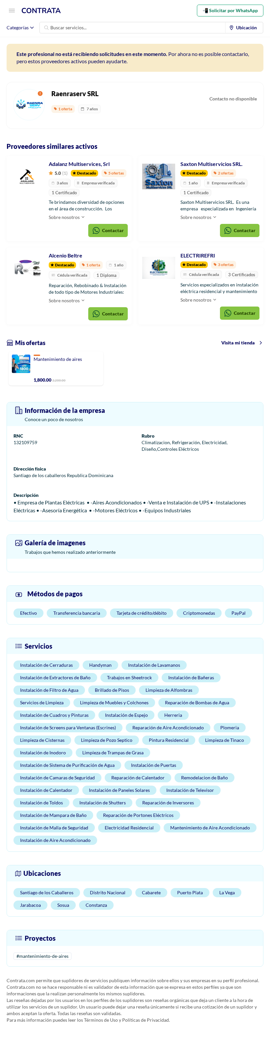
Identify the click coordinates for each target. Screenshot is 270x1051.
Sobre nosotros (65, 217)
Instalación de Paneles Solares (119, 790)
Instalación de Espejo (126, 715)
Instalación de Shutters (102, 802)
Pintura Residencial (169, 740)
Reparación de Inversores (168, 802)
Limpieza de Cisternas (42, 740)
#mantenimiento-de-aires (42, 956)
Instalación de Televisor (190, 790)
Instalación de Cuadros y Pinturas (54, 715)
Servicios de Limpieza (42, 702)
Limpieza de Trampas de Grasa (113, 752)
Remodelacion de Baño (204, 777)
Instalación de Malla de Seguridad (54, 827)
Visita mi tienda (238, 342)
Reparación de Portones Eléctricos (138, 815)
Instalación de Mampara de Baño (53, 815)
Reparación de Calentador (138, 777)
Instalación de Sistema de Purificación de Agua (67, 765)
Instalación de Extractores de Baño (55, 677)
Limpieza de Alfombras (169, 690)
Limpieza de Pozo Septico (106, 740)
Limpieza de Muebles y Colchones (114, 702)
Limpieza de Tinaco (224, 740)
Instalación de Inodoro (43, 752)
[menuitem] (244, 27)
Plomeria (229, 727)
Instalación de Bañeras (191, 677)
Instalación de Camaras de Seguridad (57, 777)
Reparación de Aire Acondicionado (168, 727)
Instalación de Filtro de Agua (49, 690)
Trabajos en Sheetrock (129, 677)
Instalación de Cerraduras (46, 665)
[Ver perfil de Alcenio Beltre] (27, 268)
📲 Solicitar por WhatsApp (230, 10)
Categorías (18, 27)
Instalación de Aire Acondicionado (55, 840)
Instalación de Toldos (41, 802)
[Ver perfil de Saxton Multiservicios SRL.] (158, 176)
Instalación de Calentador (46, 790)
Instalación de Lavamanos (154, 665)
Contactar (113, 230)
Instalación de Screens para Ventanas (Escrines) (68, 727)
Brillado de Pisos (112, 690)
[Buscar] (46, 28)
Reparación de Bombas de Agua (197, 702)
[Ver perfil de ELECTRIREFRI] (158, 268)
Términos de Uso (101, 1020)
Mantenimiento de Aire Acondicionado (210, 827)
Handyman (100, 665)
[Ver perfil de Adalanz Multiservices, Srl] (27, 176)
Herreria (173, 715)
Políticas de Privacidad (145, 1020)
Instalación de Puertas (153, 765)
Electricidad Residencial (129, 827)
